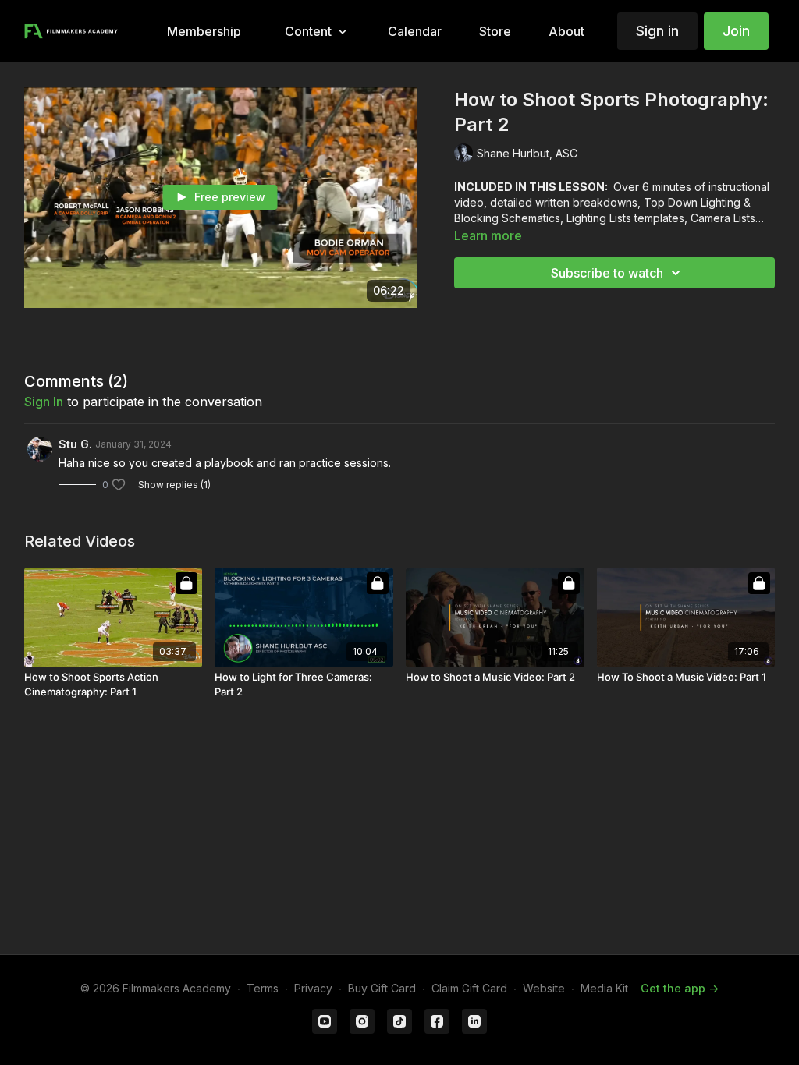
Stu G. (75, 444)
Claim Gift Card (469, 988)
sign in (43, 401)
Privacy (313, 988)
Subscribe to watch (607, 273)
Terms (263, 988)
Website (544, 988)
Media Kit (604, 988)
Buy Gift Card (382, 988)
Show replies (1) (174, 484)
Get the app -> (680, 988)
